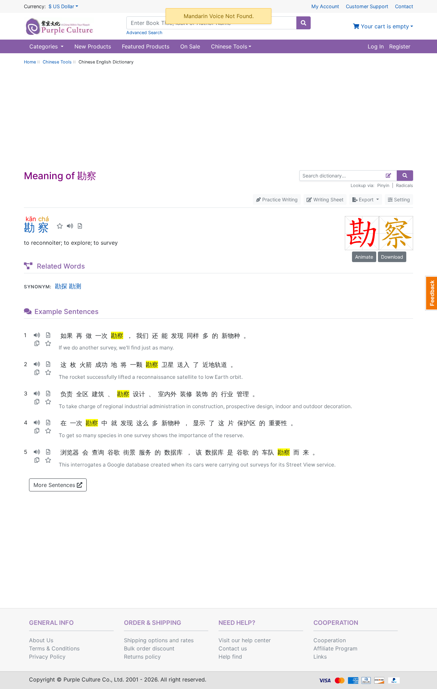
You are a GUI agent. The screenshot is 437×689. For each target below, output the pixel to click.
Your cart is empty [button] (384, 26)
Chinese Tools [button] (229, 46)
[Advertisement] (218, 119)
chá (43, 219)
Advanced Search (144, 32)
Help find (230, 656)
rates (187, 640)
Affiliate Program (335, 648)
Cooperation (329, 640)
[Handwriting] (388, 175)
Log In (376, 46)
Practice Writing (279, 199)
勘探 (61, 286)
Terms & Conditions (54, 648)
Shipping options (146, 640)
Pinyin (383, 185)
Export (366, 199)
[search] (303, 22)
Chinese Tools (57, 61)
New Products (92, 46)
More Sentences (55, 485)
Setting (401, 199)
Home (30, 61)
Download (392, 257)
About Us (41, 640)
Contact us (232, 648)
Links (320, 656)
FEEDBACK (431, 293)
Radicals (404, 185)
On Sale (190, 46)
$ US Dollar (61, 6)
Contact (404, 6)
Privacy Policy (47, 656)
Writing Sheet (327, 199)
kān (31, 219)
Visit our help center (244, 640)
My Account (325, 6)
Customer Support (367, 6)
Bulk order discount (149, 648)
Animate (364, 257)
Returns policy (142, 656)
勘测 (75, 286)
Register (399, 46)
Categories (44, 46)
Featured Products (145, 46)
